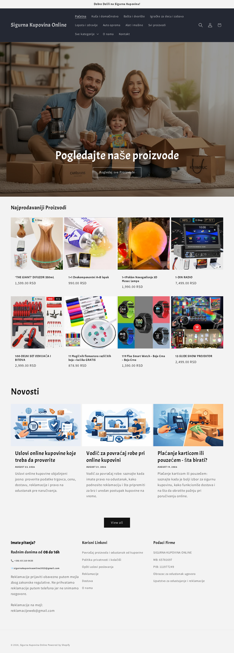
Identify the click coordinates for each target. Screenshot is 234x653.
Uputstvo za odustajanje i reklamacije (179, 581)
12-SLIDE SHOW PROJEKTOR (193, 356)
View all (117, 522)
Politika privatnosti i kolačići (101, 559)
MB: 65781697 (162, 559)
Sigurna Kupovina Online (33, 644)
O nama (87, 588)
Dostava (87, 581)
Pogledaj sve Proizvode (117, 172)
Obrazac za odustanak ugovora (174, 574)
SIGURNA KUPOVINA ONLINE (172, 552)
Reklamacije (90, 574)
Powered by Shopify (59, 644)
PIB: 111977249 (163, 566)
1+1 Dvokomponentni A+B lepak (89, 277)
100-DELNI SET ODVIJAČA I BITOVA (33, 358)
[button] (86, 34)
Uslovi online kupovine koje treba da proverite (45, 457)
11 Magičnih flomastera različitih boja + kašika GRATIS (90, 358)
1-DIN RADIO (184, 277)
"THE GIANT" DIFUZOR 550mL (34, 277)
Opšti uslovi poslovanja (98, 566)
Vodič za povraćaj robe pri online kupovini (115, 457)
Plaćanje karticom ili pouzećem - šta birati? (182, 457)
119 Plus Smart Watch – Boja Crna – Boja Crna (143, 358)
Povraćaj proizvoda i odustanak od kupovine (112, 552)
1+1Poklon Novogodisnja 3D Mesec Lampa (139, 279)
